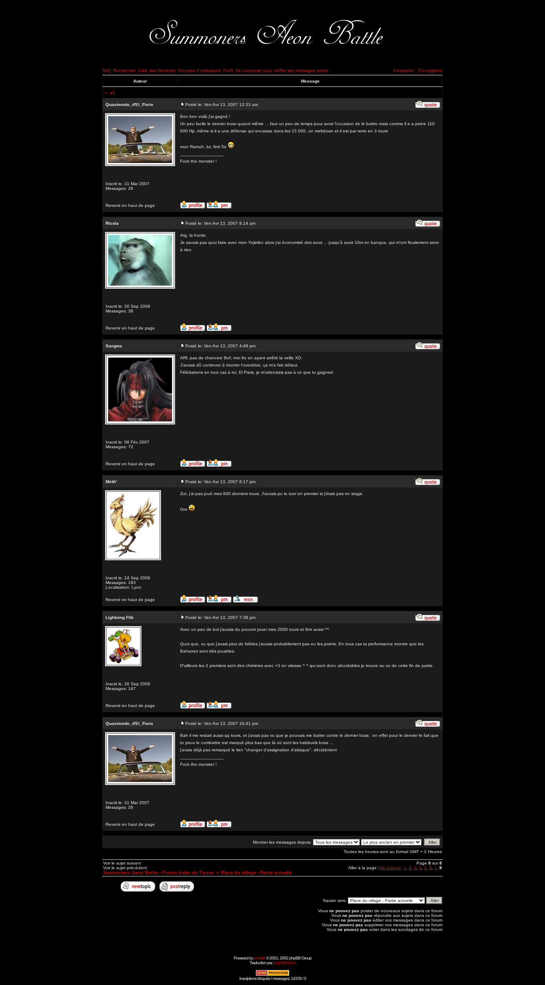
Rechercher (124, 70)
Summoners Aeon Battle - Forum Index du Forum (158, 872)
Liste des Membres (156, 70)
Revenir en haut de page (130, 205)
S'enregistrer (430, 70)
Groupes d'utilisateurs (199, 70)
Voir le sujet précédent (125, 867)
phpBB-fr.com (285, 962)
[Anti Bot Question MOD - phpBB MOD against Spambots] (272, 974)
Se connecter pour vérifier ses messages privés (281, 70)
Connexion (403, 70)
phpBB (259, 958)
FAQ (106, 70)
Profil (228, 70)
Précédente (389, 867)
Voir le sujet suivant (122, 863)
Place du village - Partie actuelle (256, 872)
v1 (112, 92)
